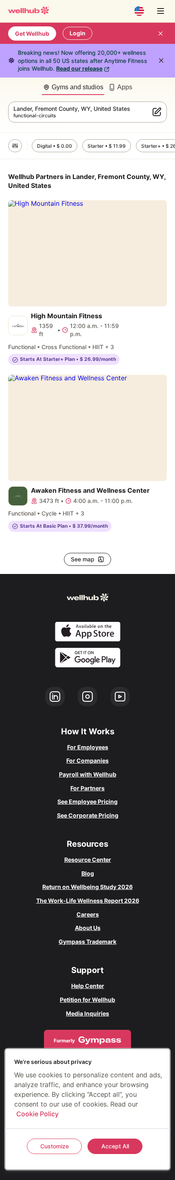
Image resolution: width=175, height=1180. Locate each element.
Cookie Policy (37, 1114)
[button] (15, 145)
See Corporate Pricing (87, 815)
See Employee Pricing (87, 801)
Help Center (87, 985)
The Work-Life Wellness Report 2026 (87, 900)
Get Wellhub (32, 33)
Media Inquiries (87, 1013)
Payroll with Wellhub (87, 774)
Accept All (115, 1146)
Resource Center (87, 859)
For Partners (87, 788)
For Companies (87, 760)
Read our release (79, 68)
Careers (88, 914)
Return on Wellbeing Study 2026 (87, 886)
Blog (87, 873)
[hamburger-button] (160, 10)
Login (77, 33)
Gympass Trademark (87, 941)
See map (82, 559)
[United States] (139, 11)
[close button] (160, 33)
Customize (54, 1146)
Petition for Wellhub (87, 999)
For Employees (87, 747)
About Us (88, 927)
